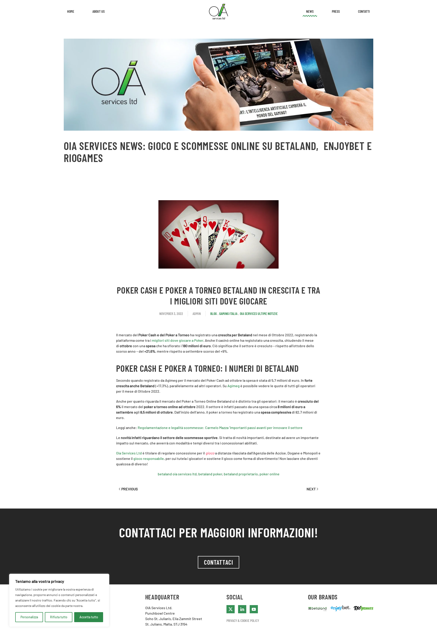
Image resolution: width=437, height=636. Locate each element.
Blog (213, 313)
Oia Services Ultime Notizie (259, 313)
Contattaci (218, 562)
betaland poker (210, 474)
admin (197, 313)
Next (311, 489)
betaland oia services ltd (177, 474)
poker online (269, 474)
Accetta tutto (88, 617)
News (310, 11)
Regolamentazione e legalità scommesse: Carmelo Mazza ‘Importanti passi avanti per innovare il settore (220, 427)
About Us (98, 11)
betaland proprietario (241, 474)
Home (70, 11)
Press (336, 11)
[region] (59, 600)
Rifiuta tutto (58, 617)
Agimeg (233, 386)
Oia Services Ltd (129, 453)
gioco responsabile (148, 458)
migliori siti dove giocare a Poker (177, 340)
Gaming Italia (228, 313)
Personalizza (29, 617)
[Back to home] (218, 11)
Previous (129, 489)
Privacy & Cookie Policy (242, 620)
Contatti (364, 11)
